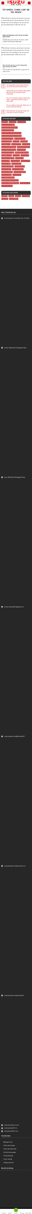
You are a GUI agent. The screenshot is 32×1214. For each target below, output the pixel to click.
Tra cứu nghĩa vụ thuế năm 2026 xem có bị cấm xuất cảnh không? (18, 106)
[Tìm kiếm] (29, 3)
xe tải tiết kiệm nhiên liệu (8, 177)
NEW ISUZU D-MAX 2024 (21, 152)
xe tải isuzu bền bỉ (16, 163)
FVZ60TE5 (4, 196)
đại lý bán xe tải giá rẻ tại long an (10, 180)
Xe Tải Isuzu (16, 155)
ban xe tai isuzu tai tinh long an (9, 127)
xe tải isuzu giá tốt (6, 169)
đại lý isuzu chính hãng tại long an (10, 183)
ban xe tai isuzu (22, 122)
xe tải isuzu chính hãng (7, 166)
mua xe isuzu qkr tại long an (9, 147)
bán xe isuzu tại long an (8, 130)
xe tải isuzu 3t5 (5, 160)
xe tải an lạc (5, 198)
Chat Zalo (10, 1213)
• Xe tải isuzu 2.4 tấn (7, 185)
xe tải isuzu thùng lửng (19, 172)
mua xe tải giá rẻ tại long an (9, 149)
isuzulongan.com (6, 144)
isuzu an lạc (16, 141)
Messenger (22, 1213)
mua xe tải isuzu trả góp (8, 152)
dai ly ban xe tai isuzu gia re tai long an (11, 135)
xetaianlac (11, 196)
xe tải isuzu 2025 (6, 163)
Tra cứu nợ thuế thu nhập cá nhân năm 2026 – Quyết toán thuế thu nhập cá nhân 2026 (18, 99)
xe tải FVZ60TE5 (13, 198)
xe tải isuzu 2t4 (19, 158)
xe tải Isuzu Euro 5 (19, 166)
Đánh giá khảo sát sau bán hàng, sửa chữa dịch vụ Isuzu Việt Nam (17, 111)
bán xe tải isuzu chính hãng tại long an (11, 133)
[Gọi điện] (16, 1210)
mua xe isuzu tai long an (23, 147)
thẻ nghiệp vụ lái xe (6, 155)
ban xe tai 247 (12, 122)
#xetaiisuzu (4, 122)
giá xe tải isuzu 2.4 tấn (7, 138)
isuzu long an (24, 141)
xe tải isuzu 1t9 (25, 155)
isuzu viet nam (26, 144)
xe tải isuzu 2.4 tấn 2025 (8, 158)
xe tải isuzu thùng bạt (18, 169)
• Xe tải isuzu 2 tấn (25, 183)
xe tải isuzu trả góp (6, 174)
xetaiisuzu (17, 196)
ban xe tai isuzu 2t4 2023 (8, 124)
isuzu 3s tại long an (6, 141)
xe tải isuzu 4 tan (15, 160)
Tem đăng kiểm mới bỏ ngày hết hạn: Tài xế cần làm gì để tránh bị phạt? (17, 85)
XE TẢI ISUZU (25, 196)
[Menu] (2, 3)
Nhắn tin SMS (28, 1213)
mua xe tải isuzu (21, 149)
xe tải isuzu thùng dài (7, 172)
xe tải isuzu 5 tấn (25, 160)
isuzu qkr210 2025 (16, 144)
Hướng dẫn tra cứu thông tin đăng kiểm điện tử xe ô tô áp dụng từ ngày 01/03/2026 (18, 92)
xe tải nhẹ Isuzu (17, 174)
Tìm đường (3, 1213)
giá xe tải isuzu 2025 (20, 138)
